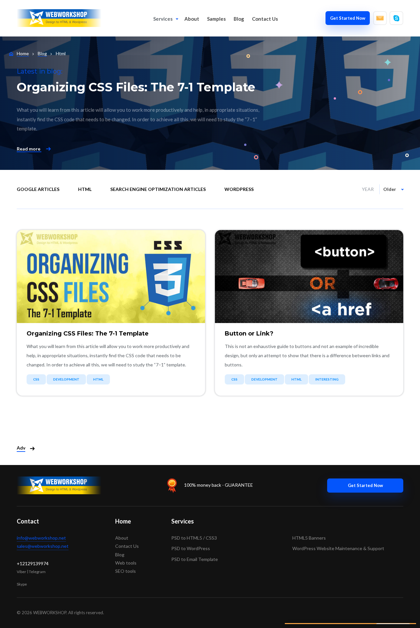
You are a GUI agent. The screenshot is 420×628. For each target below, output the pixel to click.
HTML (85, 189)
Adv (21, 448)
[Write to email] (380, 18)
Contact (28, 521)
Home (123, 521)
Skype (22, 584)
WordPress (239, 189)
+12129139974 (33, 563)
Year (368, 189)
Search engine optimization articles (158, 189)
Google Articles (38, 189)
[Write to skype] (396, 18)
